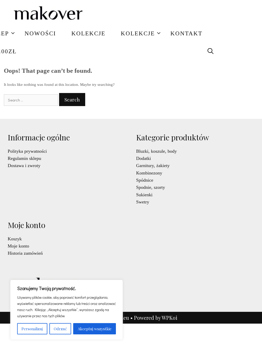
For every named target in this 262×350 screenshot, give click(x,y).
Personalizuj (32, 328)
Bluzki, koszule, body (156, 151)
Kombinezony (149, 173)
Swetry (142, 201)
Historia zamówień (25, 253)
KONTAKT (186, 33)
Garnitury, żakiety (153, 165)
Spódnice (144, 180)
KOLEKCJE (88, 33)
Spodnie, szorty (150, 187)
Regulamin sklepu (24, 158)
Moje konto (18, 246)
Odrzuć (60, 328)
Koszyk (15, 238)
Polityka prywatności (27, 151)
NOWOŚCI (40, 33)
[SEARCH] (210, 51)
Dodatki (143, 158)
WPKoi (169, 317)
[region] (66, 310)
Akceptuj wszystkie (95, 328)
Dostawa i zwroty (24, 165)
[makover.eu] (48, 14)
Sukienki (144, 194)
